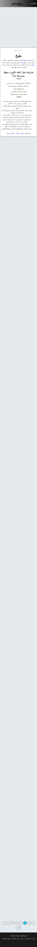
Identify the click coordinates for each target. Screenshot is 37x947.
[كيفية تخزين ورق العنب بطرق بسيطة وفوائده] (18, 304)
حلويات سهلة (10, 133)
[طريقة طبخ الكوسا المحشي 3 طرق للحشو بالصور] (18, 767)
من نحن (23, 938)
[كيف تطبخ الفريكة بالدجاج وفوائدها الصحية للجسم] (18, 854)
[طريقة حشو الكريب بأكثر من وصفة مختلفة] (18, 900)
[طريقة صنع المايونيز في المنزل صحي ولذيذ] (18, 211)
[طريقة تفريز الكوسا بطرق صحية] (18, 405)
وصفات (22, 62)
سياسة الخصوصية (15, 938)
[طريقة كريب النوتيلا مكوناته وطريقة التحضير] (18, 507)
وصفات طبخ (27, 60)
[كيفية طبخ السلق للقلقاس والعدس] (18, 684)
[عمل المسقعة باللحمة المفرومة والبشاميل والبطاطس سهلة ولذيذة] (18, 260)
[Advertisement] (18, 27)
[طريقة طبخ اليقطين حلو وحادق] (18, 724)
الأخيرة (18, 927)
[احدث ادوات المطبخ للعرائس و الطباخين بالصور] (18, 550)
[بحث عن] (28, 4)
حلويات (33, 65)
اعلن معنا (28, 938)
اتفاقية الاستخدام (6, 938)
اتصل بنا (33, 938)
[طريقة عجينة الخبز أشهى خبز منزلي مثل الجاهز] (18, 811)
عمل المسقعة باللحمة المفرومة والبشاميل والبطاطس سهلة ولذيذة (18, 242)
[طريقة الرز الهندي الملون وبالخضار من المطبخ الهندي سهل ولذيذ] (18, 166)
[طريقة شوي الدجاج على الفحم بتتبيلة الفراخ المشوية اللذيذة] (18, 639)
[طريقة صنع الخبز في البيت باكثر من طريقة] (18, 595)
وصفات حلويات (20, 133)
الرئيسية (19, 50)
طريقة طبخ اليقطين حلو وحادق (18, 709)
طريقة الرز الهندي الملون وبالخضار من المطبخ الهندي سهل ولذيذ (20, 148)
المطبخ (31, 142)
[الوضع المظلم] (25, 4)
